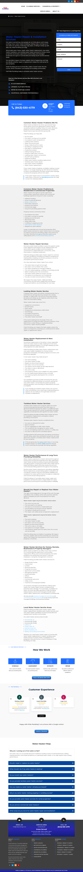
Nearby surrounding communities (35, 631)
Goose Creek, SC (29, 626)
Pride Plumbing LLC (21, 870)
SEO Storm (64, 870)
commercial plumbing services (33, 597)
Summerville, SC (29, 619)
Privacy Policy (50, 870)
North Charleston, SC (31, 630)
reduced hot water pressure (33, 224)
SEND (68, 69)
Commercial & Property (50, 6)
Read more (22, 710)
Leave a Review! (41, 731)
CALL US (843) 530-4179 (41, 678)
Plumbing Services (33, 6)
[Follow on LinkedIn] (72, 1)
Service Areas (45, 11)
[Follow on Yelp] (78, 1)
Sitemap (44, 870)
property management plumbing (43, 596)
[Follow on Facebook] (69, 1)
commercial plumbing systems (44, 235)
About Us (56, 11)
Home (23, 6)
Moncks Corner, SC (30, 628)
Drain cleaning (38, 843)
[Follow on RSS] (75, 1)
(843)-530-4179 (25, 107)
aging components (31, 202)
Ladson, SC (28, 625)
